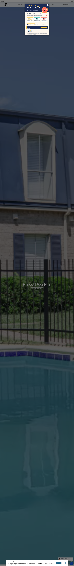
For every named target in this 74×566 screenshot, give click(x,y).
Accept (58, 563)
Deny (63, 563)
